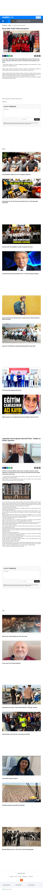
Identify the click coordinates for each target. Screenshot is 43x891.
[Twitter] (5, 56)
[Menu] (37, 17)
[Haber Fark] (8, 17)
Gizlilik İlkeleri (24, 876)
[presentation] (6, 21)
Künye (16, 876)
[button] (35, 56)
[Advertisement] (21, 8)
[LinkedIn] (7, 56)
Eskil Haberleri (18, 884)
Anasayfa (5, 25)
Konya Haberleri (31, 884)
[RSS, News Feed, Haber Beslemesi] (21, 880)
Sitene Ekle (31, 876)
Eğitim (10, 25)
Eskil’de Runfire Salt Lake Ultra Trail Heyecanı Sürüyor (23, 21)
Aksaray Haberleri (6, 884)
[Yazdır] (11, 56)
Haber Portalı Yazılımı (8, 889)
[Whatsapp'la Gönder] (9, 56)
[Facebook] (3, 56)
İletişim (19, 876)
